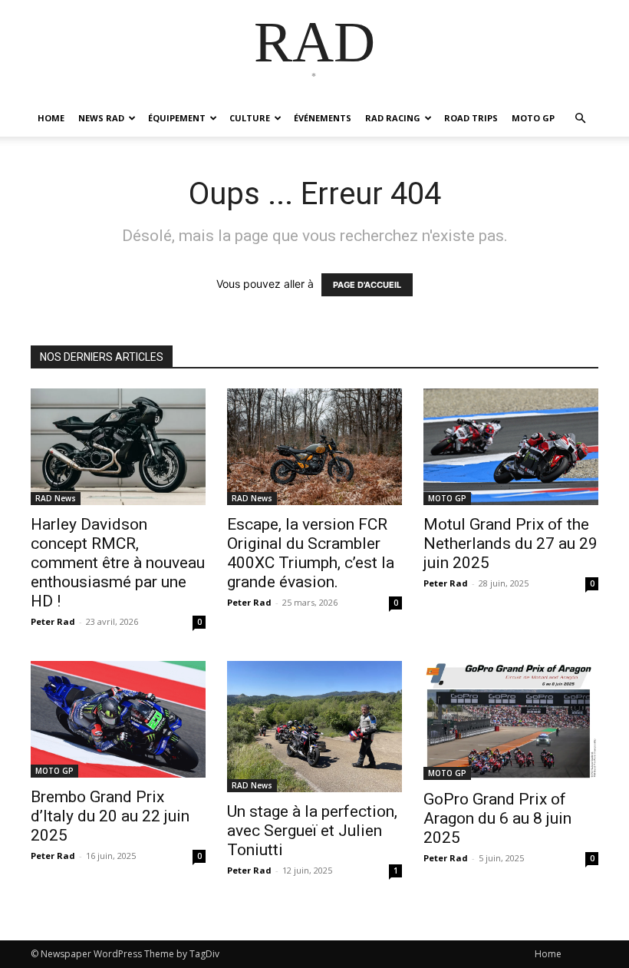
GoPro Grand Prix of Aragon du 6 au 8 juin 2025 (497, 818)
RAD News (55, 498)
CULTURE (249, 118)
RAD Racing (392, 118)
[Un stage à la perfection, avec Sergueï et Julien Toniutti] (314, 726)
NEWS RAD (101, 118)
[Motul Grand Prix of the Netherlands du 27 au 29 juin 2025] (510, 446)
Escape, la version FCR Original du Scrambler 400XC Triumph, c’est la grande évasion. (310, 553)
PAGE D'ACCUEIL (367, 284)
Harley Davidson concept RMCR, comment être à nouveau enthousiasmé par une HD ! (118, 562)
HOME (51, 118)
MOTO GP (533, 118)
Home (548, 953)
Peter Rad (53, 621)
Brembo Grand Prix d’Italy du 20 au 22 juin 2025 (110, 816)
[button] (579, 118)
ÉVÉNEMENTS (322, 118)
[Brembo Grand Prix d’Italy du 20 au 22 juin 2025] (118, 719)
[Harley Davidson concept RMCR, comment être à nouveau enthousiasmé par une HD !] (118, 446)
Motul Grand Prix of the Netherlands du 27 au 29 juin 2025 (510, 543)
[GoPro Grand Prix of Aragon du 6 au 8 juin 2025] (510, 720)
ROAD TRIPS (471, 118)
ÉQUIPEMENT (177, 118)
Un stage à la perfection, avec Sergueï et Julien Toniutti (312, 830)
